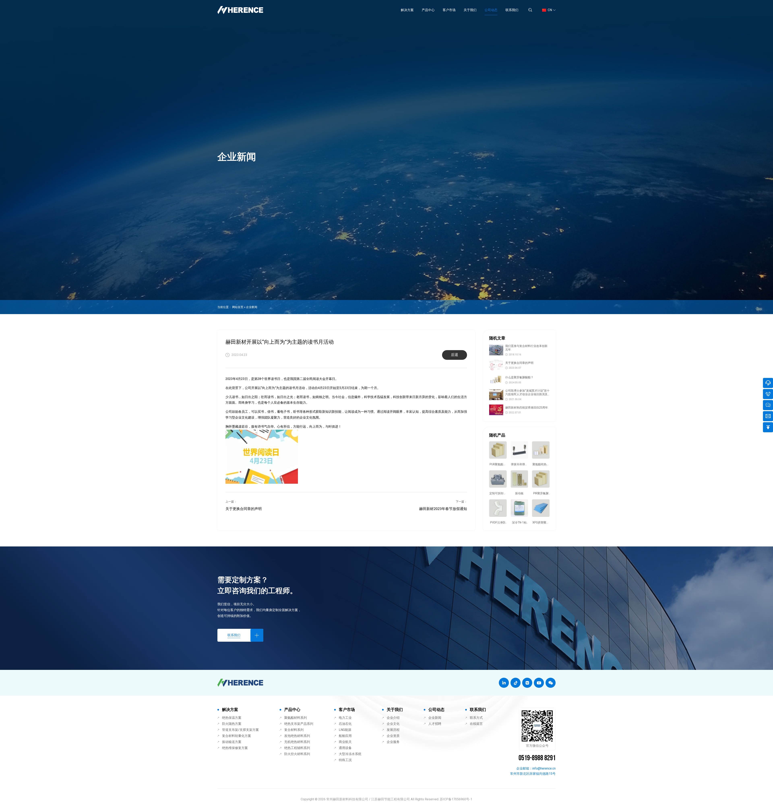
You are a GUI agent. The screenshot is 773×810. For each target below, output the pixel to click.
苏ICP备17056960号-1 (456, 799)
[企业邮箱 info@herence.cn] (768, 416)
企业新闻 (251, 307)
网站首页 (237, 307)
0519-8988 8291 (537, 758)
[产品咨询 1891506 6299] (768, 405)
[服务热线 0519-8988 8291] (768, 383)
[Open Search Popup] (530, 10)
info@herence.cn (544, 768)
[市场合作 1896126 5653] (768, 394)
